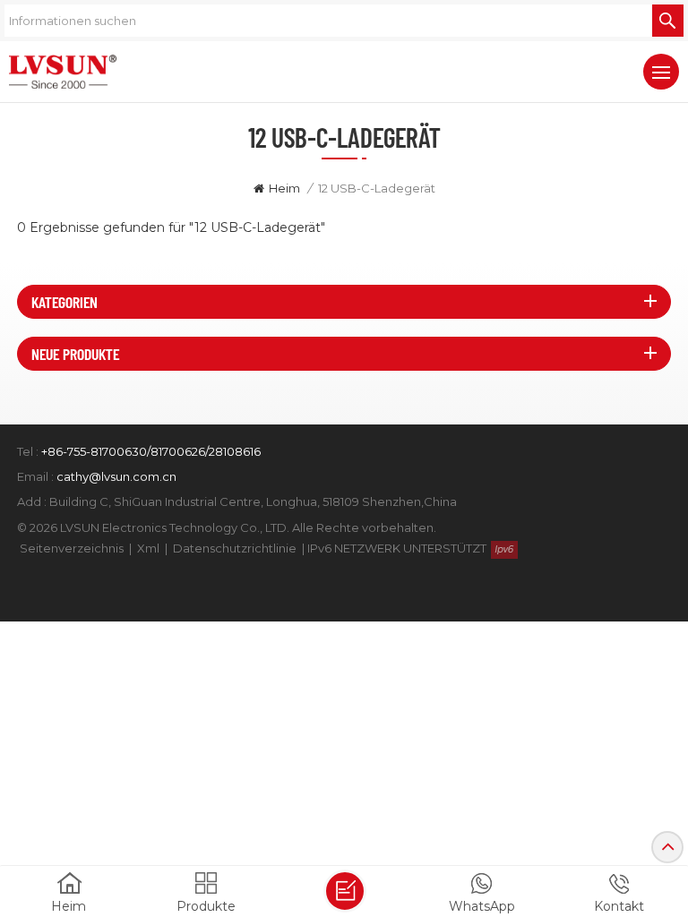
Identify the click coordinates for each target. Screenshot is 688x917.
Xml (148, 548)
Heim (284, 188)
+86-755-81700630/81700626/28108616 (151, 451)
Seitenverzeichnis (72, 548)
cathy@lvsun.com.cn (116, 476)
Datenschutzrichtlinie (235, 548)
